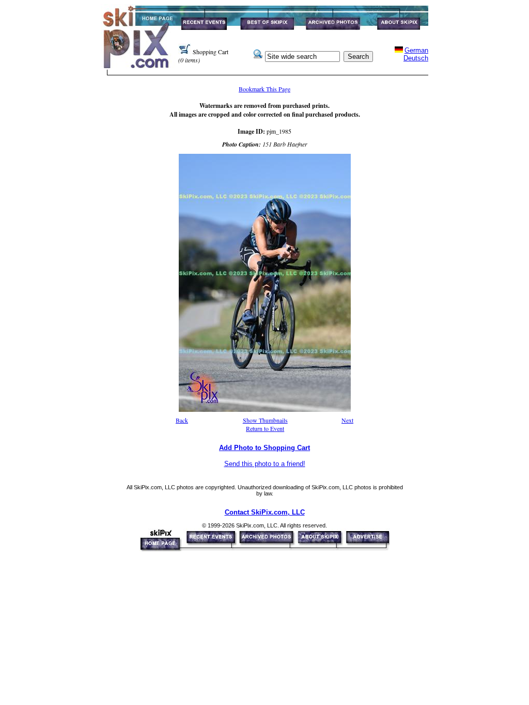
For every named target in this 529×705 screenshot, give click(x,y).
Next (347, 420)
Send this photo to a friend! (264, 464)
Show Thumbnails (265, 420)
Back (182, 420)
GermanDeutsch (415, 54)
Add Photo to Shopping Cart (264, 448)
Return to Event (265, 428)
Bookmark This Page (264, 89)
